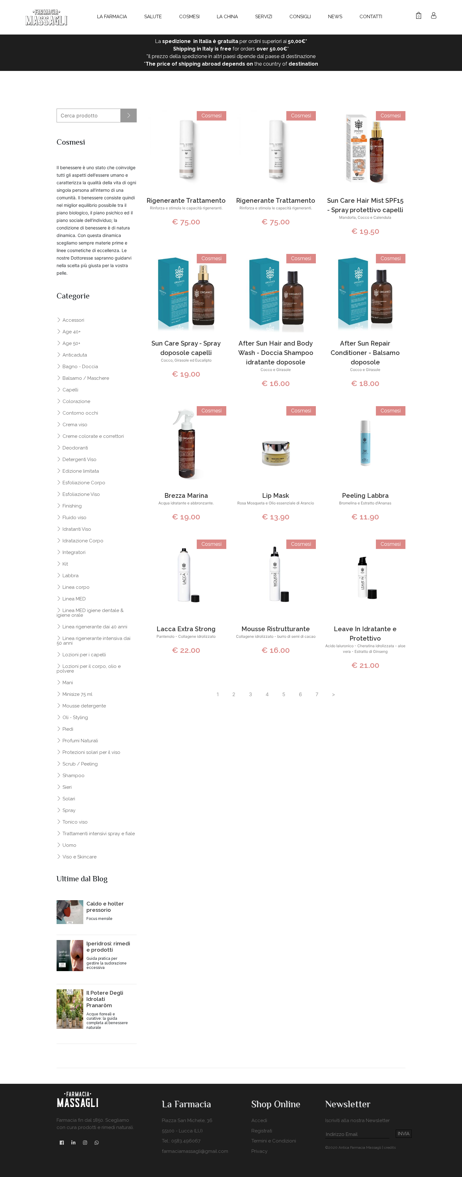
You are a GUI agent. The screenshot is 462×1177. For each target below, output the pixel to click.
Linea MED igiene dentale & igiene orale (90, 613)
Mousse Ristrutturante (275, 629)
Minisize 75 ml (76, 694)
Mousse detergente (83, 705)
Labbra (70, 575)
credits (390, 1147)
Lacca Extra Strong (186, 629)
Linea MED (73, 598)
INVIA (404, 1134)
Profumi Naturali (79, 740)
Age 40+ (71, 331)
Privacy (259, 1151)
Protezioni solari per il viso (90, 752)
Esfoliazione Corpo (83, 482)
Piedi (67, 729)
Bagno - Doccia (79, 366)
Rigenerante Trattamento (186, 200)
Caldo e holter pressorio (105, 906)
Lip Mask (275, 495)
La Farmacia (112, 16)
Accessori (72, 320)
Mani (67, 682)
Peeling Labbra (365, 495)
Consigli (300, 16)
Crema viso (74, 424)
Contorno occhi (79, 413)
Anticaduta (74, 354)
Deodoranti (74, 447)
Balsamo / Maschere (85, 378)
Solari (68, 798)
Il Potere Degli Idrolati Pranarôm (104, 999)
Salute (153, 16)
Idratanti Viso (76, 529)
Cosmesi (189, 16)
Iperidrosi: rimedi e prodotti (108, 946)
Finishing (71, 505)
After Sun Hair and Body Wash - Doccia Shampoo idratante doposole (275, 353)
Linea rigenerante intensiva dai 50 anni (93, 641)
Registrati (261, 1131)
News (335, 16)
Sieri (66, 787)
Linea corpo (75, 587)
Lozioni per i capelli (83, 654)
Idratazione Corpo (82, 540)
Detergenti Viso (78, 459)
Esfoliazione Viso (80, 494)
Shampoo (73, 775)
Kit (64, 564)
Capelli (69, 389)
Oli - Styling (74, 717)
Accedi (259, 1120)
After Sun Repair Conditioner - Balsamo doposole (365, 353)
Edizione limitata (80, 471)
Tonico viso (74, 822)
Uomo (68, 845)
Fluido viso (73, 517)
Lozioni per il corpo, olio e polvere (89, 669)
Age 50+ (70, 343)
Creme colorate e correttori (92, 436)
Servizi (263, 16)
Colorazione (75, 401)
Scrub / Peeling (79, 763)
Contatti (371, 16)
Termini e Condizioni (273, 1141)
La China (227, 16)
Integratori (73, 552)
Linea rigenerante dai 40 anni (94, 626)
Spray (68, 810)
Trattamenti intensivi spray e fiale (98, 833)
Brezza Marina (186, 495)
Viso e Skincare (78, 856)
